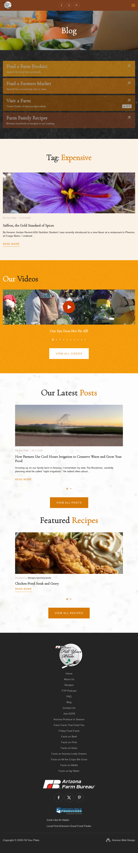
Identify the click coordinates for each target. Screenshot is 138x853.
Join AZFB (69, 713)
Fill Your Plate (31, 840)
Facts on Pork (69, 742)
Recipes (69, 685)
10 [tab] (85, 339)
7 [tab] (74, 339)
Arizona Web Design (123, 840)
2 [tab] (56, 339)
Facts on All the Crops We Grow (69, 759)
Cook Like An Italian (58, 819)
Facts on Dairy (69, 748)
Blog (69, 702)
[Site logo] (69, 656)
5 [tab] (67, 339)
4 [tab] (63, 339)
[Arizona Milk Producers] (69, 811)
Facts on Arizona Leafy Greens (69, 753)
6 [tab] (70, 339)
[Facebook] (61, 5)
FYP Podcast (69, 690)
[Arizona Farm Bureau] (69, 784)
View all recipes (69, 613)
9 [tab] (81, 339)
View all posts (69, 502)
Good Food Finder (80, 826)
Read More (11, 243)
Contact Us (69, 707)
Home (69, 673)
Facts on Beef (69, 736)
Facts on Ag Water (69, 770)
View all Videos (69, 353)
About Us (69, 679)
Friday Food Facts (69, 730)
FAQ (69, 696)
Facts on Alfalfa (69, 765)
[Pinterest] (76, 5)
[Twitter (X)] (69, 5)
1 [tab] (53, 339)
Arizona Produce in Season (69, 719)
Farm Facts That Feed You (69, 725)
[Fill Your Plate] (7, 5)
